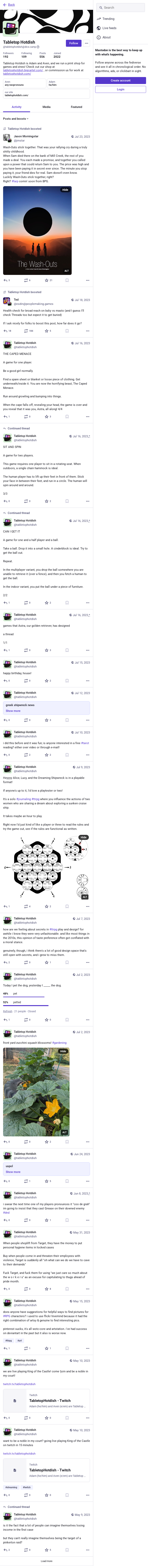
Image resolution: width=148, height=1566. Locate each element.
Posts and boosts (14, 118)
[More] (87, 280)
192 (5, 57)
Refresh (7, 1011)
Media (46, 107)
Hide (65, 189)
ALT (67, 271)
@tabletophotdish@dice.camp (19, 46)
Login (120, 89)
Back (11, 5)
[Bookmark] (67, 280)
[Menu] (86, 43)
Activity (16, 107)
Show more (13, 711)
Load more (46, 1561)
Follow (73, 43)
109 (24, 57)
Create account (120, 80)
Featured (76, 107)
